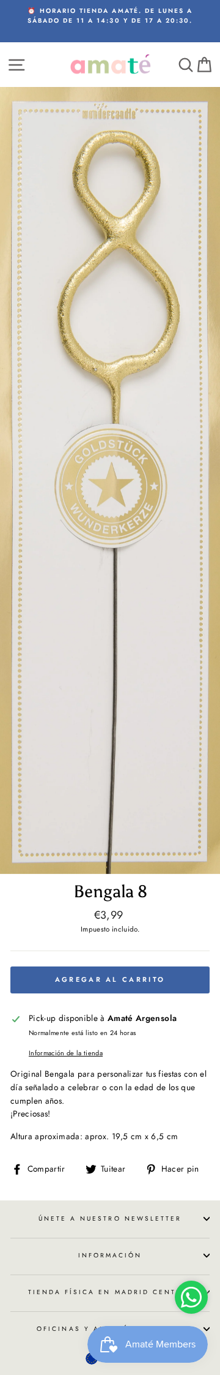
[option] (110, 16)
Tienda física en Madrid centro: (110, 1292)
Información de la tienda (66, 1053)
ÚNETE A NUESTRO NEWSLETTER (110, 1218)
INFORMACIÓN (110, 1255)
